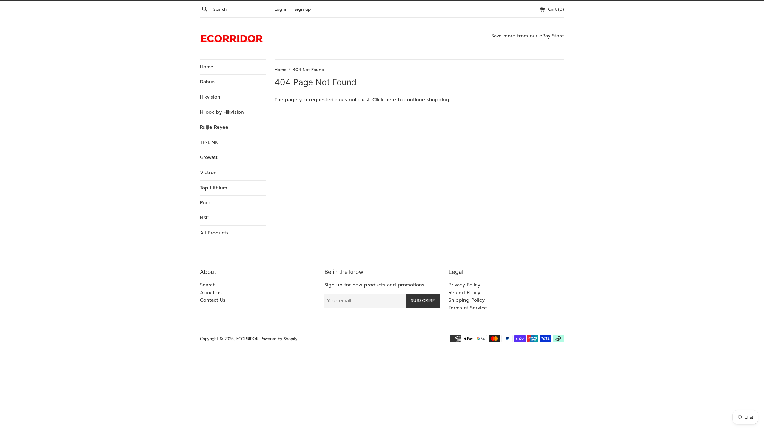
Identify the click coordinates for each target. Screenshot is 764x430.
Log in (281, 9)
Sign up (303, 9)
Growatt (209, 157)
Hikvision (210, 97)
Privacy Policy (464, 284)
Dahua (207, 81)
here (390, 99)
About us (211, 292)
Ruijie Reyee (214, 127)
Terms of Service (468, 307)
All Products (214, 232)
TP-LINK (209, 142)
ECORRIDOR (247, 339)
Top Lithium (213, 187)
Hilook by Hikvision (222, 112)
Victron (208, 172)
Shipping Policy (467, 300)
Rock (205, 202)
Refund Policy (464, 292)
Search (208, 284)
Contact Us (212, 300)
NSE (204, 218)
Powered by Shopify (279, 339)
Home (206, 66)
